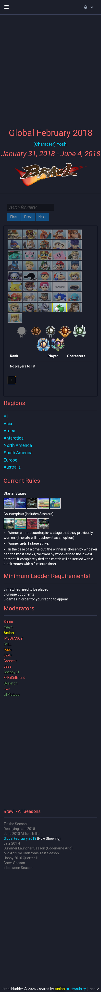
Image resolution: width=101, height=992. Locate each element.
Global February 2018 (20, 838)
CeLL (7, 644)
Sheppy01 (11, 672)
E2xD (8, 655)
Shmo (8, 622)
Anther (9, 633)
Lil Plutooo (12, 694)
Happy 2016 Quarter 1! (21, 858)
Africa (9, 430)
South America (18, 452)
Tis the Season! (15, 824)
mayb (8, 627)
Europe (10, 459)
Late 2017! (12, 843)
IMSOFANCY (13, 638)
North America (18, 445)
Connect (10, 661)
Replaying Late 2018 (19, 829)
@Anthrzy (78, 988)
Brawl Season (14, 863)
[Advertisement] (50, 68)
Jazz (8, 666)
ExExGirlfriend (14, 678)
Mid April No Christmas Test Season (31, 853)
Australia (12, 467)
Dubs (8, 650)
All (6, 416)
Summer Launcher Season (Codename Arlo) (38, 848)
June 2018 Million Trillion (22, 834)
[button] (88, 7)
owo (7, 689)
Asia (8, 423)
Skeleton (10, 683)
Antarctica (14, 438)
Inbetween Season (18, 868)
